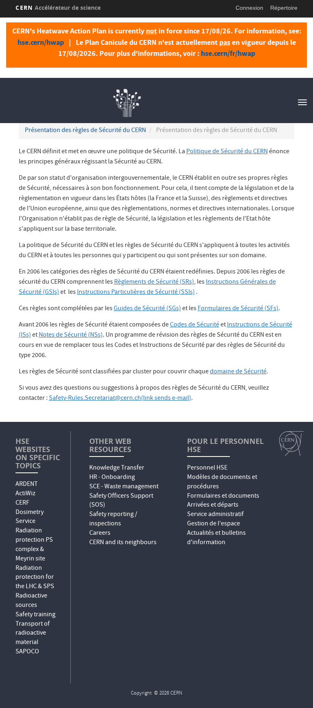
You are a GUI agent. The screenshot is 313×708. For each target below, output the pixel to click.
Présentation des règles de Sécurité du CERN (85, 131)
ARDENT (26, 485)
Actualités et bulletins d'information (216, 538)
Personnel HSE (207, 468)
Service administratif (215, 515)
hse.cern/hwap (41, 42)
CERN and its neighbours (122, 543)
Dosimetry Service (29, 517)
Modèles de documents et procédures (222, 482)
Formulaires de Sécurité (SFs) (238, 309)
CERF (22, 503)
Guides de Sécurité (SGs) (147, 309)
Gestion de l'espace (213, 524)
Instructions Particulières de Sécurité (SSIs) (136, 293)
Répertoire (284, 7)
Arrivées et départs (212, 505)
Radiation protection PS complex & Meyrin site (34, 545)
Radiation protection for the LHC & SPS (34, 578)
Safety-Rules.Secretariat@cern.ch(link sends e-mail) (120, 399)
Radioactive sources (31, 601)
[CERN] (291, 443)
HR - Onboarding (112, 478)
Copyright (142, 693)
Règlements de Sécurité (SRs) (154, 282)
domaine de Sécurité (238, 372)
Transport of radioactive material (32, 634)
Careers (99, 533)
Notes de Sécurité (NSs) (71, 335)
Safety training (35, 615)
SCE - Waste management (124, 487)
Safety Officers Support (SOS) (121, 501)
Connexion (249, 7)
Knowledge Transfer (116, 468)
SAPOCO (27, 652)
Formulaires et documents (223, 496)
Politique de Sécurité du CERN (227, 152)
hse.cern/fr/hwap (228, 53)
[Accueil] (126, 101)
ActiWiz (25, 494)
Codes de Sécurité (194, 325)
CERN (58, 7)
